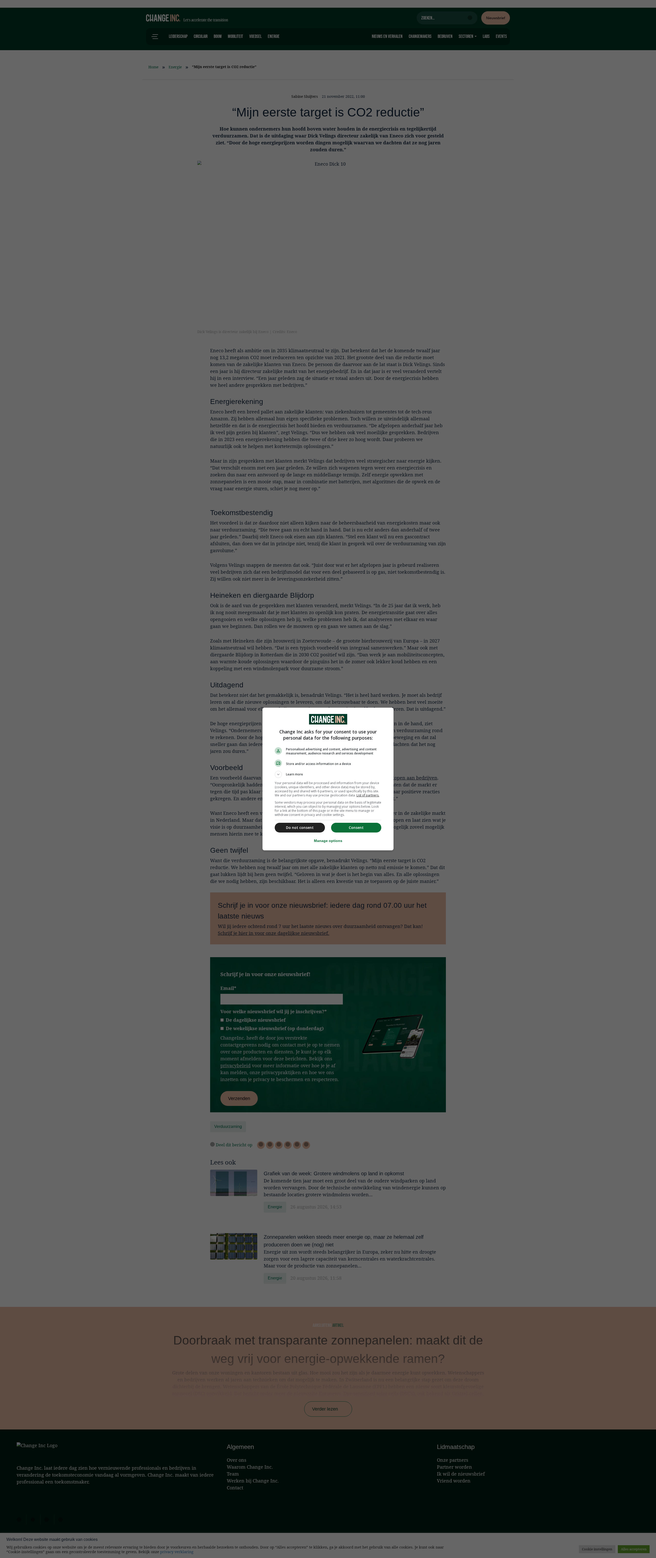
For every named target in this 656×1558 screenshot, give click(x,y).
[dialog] (328, 779)
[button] (328, 774)
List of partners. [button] (367, 795)
